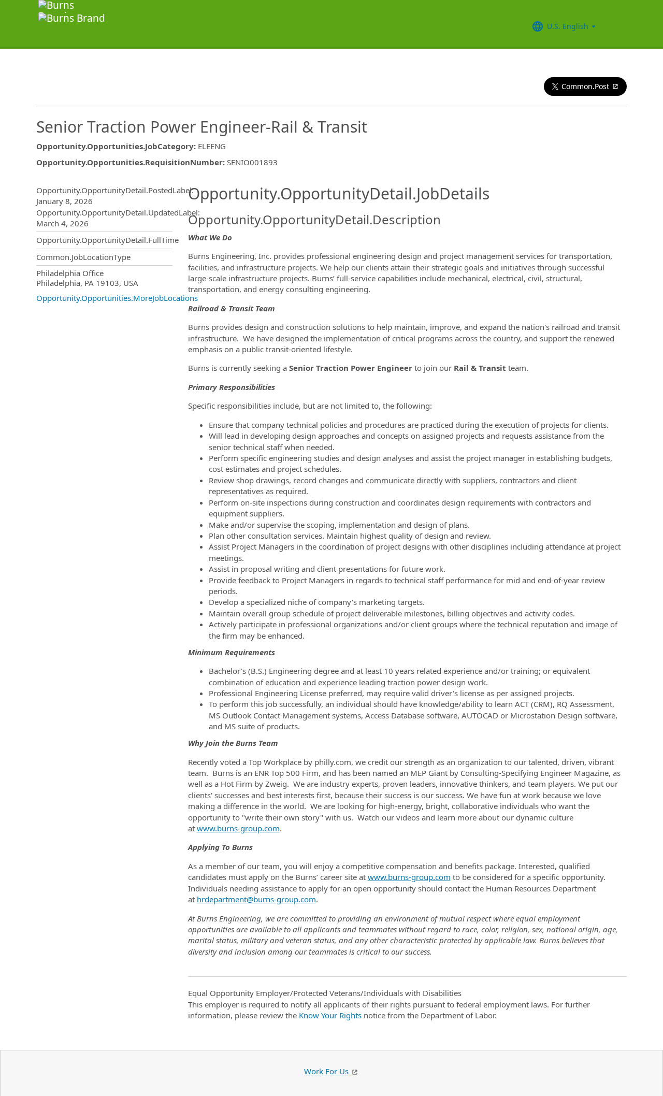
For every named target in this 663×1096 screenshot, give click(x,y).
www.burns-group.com (238, 828)
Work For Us (327, 1071)
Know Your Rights (330, 1015)
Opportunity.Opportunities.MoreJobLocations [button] (117, 298)
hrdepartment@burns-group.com (256, 899)
